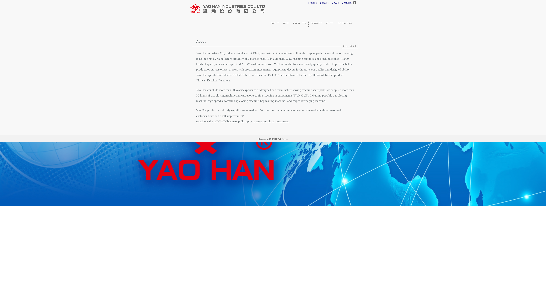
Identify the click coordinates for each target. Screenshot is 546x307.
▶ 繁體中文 (312, 3)
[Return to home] (247, 7)
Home (345, 46)
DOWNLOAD (345, 23)
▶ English (335, 3)
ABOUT (275, 23)
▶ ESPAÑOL (347, 3)
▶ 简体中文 (324, 3)
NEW (286, 23)
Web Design (283, 139)
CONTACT (316, 23)
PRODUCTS (299, 23)
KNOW (330, 23)
